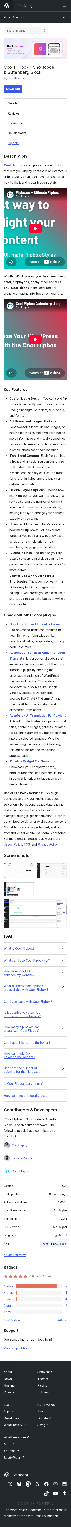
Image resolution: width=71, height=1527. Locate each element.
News (8, 1379)
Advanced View (15, 1255)
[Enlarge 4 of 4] (62, 904)
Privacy (9, 1392)
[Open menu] (65, 5)
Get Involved (46, 1405)
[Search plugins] (44, 30)
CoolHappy (16, 78)
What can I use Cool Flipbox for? (27, 960)
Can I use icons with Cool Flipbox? (28, 1002)
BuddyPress (14, 1458)
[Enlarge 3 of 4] (29, 887)
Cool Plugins (20, 1171)
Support (13, 143)
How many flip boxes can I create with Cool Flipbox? (22, 1028)
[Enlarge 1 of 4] (29, 867)
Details (12, 103)
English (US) (59, 1235)
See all (62, 1320)
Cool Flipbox (13, 165)
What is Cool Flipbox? (19, 948)
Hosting (9, 1385)
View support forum (17, 1348)
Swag (43, 1425)
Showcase (44, 1372)
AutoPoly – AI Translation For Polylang (37, 715)
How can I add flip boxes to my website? (19, 1055)
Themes (43, 1379)
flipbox (44, 1243)
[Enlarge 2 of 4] (62, 867)
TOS (27, 844)
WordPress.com (17, 1437)
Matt (9, 1444)
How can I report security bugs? (26, 1095)
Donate (44, 1418)
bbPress (11, 1451)
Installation (15, 123)
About (8, 1372)
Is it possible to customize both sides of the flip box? (22, 1014)
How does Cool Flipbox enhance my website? (20, 973)
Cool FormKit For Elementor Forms (34, 624)
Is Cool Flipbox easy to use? (24, 1083)
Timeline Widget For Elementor (32, 761)
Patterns (43, 1392)
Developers (12, 1418)
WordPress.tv (15, 1425)
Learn (8, 1405)
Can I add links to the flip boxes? (27, 1042)
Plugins (42, 1385)
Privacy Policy (48, 844)
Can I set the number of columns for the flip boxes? (23, 1069)
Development (17, 133)
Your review (12, 1320)
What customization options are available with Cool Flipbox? (26, 987)
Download (13, 88)
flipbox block (58, 1243)
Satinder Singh (22, 1158)
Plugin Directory (14, 17)
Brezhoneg (20, 1475)
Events (42, 1411)
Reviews (14, 113)
